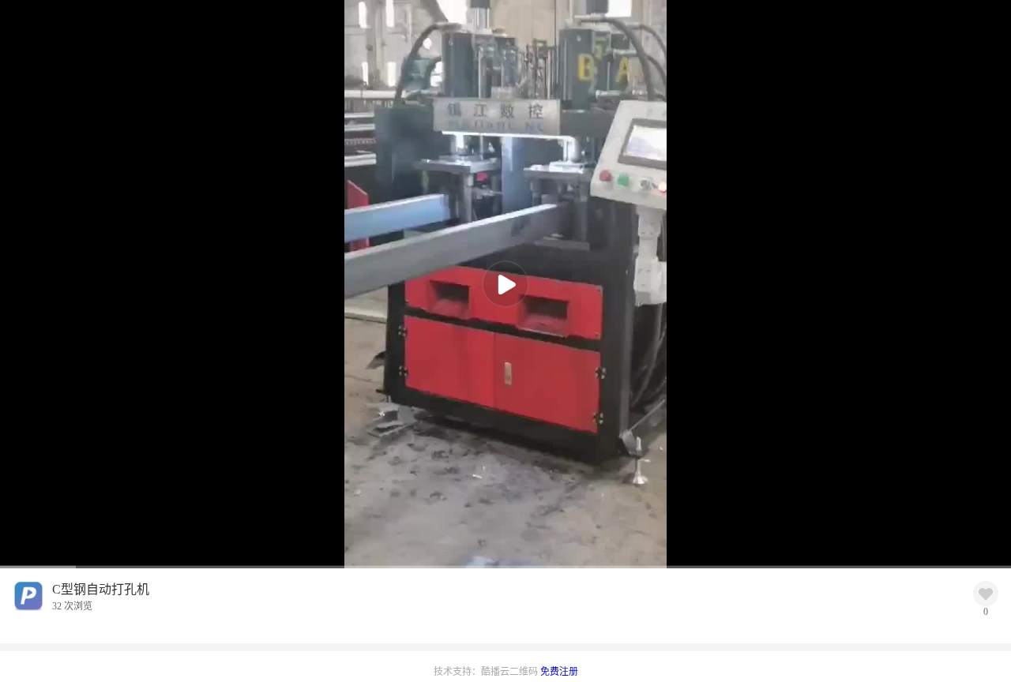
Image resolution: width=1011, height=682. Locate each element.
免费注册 (559, 671)
